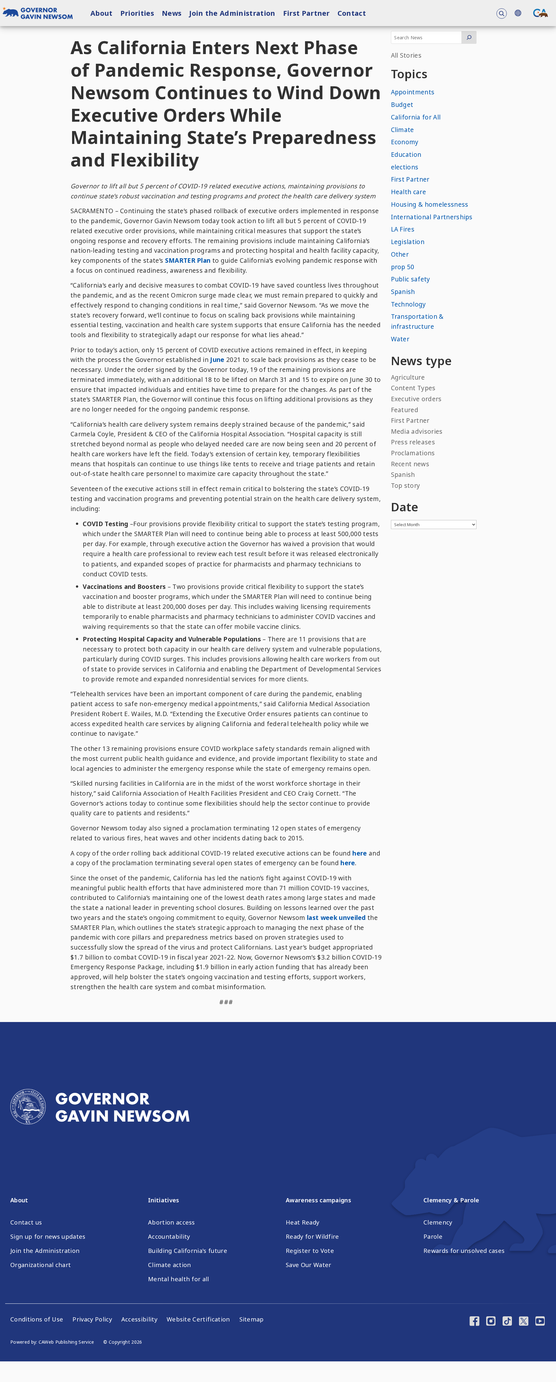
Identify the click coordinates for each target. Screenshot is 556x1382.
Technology (408, 304)
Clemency (437, 1222)
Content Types (413, 387)
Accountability (169, 1236)
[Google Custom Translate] (518, 13)
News (171, 13)
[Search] (469, 37)
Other (400, 254)
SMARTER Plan (188, 260)
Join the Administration (232, 13)
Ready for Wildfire (312, 1236)
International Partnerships (432, 217)
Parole (432, 1236)
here (359, 853)
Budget (402, 104)
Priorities (137, 13)
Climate (402, 129)
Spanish (403, 291)
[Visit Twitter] (523, 1321)
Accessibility (139, 1319)
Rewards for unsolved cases (464, 1250)
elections (405, 167)
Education (406, 154)
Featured (405, 409)
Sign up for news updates (48, 1236)
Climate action (169, 1265)
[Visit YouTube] (540, 1321)
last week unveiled (335, 917)
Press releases (413, 442)
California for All (416, 117)
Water (400, 339)
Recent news (410, 463)
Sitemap (251, 1319)
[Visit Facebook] (474, 1321)
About (101, 13)
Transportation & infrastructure (417, 321)
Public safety (410, 279)
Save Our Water (308, 1265)
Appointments (413, 92)
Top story (405, 485)
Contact (352, 13)
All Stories (406, 55)
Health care (408, 191)
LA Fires (403, 229)
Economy (405, 141)
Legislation (408, 241)
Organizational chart (40, 1265)
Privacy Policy (92, 1319)
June (216, 359)
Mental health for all (178, 1279)
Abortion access (171, 1222)
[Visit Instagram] (490, 1321)
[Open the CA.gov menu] (540, 13)
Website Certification (198, 1319)
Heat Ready (302, 1222)
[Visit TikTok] (507, 1321)
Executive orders (416, 398)
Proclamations (413, 453)
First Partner (306, 13)
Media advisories (417, 431)
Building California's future (187, 1250)
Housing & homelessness (429, 204)
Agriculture (408, 377)
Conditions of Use (36, 1319)
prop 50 (402, 266)
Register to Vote (310, 1250)
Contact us (26, 1222)
